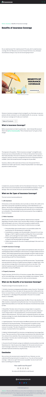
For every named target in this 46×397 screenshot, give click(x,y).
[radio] (18, 368)
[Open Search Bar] (42, 2)
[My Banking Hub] (7, 2)
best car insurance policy (14, 131)
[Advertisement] (23, 12)
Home (3, 23)
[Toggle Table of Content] (15, 121)
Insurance (8, 23)
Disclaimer (4, 390)
